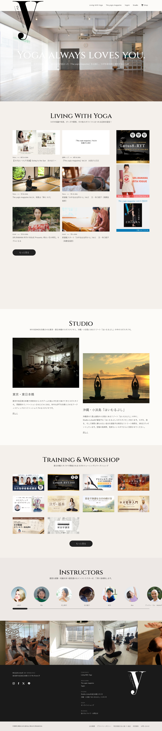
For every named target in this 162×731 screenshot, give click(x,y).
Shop (146, 5)
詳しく (15, 413)
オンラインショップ (87, 705)
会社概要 (92, 726)
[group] (19, 598)
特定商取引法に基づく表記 (122, 726)
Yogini (127, 5)
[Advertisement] (132, 266)
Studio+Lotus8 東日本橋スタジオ (92, 694)
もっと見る (24, 252)
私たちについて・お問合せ (89, 713)
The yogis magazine (113, 5)
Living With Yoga (96, 5)
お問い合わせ (145, 726)
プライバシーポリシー (104, 726)
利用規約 (136, 726)
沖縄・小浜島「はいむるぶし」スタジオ (94, 697)
